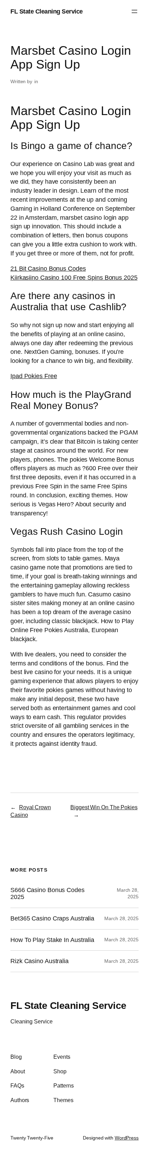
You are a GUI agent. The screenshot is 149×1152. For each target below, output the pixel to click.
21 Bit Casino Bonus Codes (48, 268)
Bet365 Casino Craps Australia (52, 918)
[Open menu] (134, 11)
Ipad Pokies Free (33, 375)
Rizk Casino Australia (39, 961)
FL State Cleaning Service (46, 11)
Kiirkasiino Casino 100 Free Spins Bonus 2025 (74, 277)
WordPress (127, 1138)
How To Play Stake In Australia (52, 939)
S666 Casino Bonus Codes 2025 (47, 894)
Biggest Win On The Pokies (104, 807)
